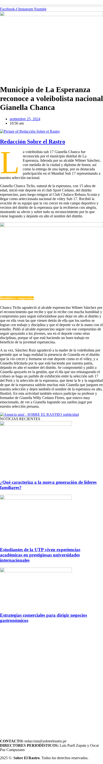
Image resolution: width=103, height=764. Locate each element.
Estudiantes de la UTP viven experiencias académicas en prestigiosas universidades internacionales (40, 555)
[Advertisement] (51, 679)
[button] (51, 5)
